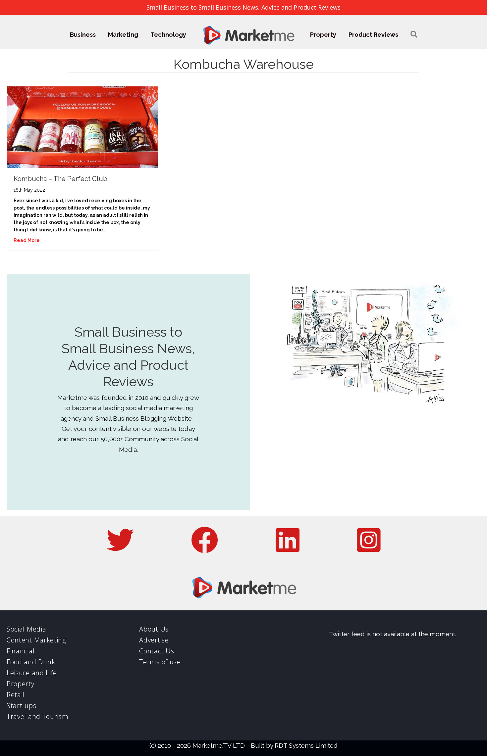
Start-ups (21, 705)
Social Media (26, 629)
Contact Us (156, 650)
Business (83, 34)
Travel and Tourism (38, 716)
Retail (16, 694)
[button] (414, 34)
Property (323, 34)
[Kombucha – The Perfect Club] (82, 126)
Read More (27, 240)
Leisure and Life (32, 672)
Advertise (154, 640)
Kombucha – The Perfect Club (60, 179)
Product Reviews (373, 34)
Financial (20, 650)
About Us (154, 629)
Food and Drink (31, 661)
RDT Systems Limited (306, 745)
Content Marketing (36, 640)
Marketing (123, 34)
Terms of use (160, 661)
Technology (168, 34)
